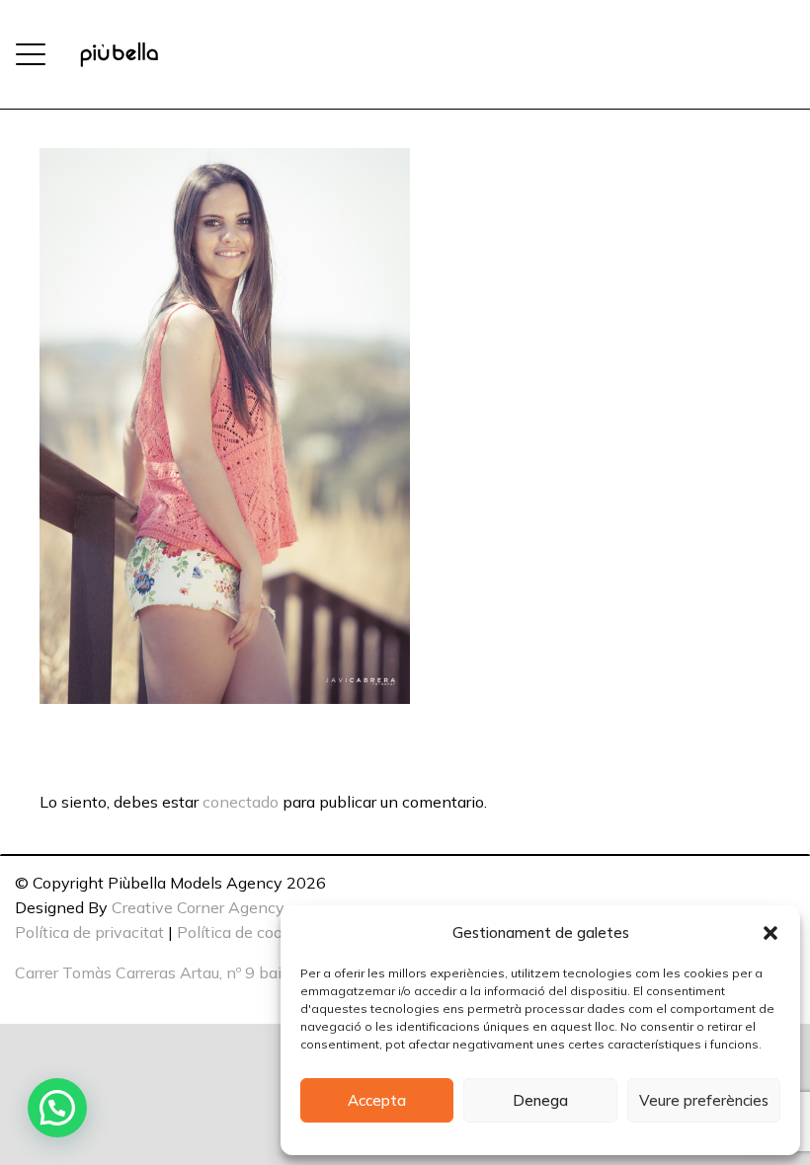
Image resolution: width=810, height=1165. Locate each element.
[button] (770, 933)
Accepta (377, 1100)
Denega (540, 1100)
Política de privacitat (89, 932)
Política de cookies (244, 932)
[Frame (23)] (119, 54)
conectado (240, 802)
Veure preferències (704, 1100)
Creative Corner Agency (198, 907)
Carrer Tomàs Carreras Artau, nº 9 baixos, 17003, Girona (216, 972)
